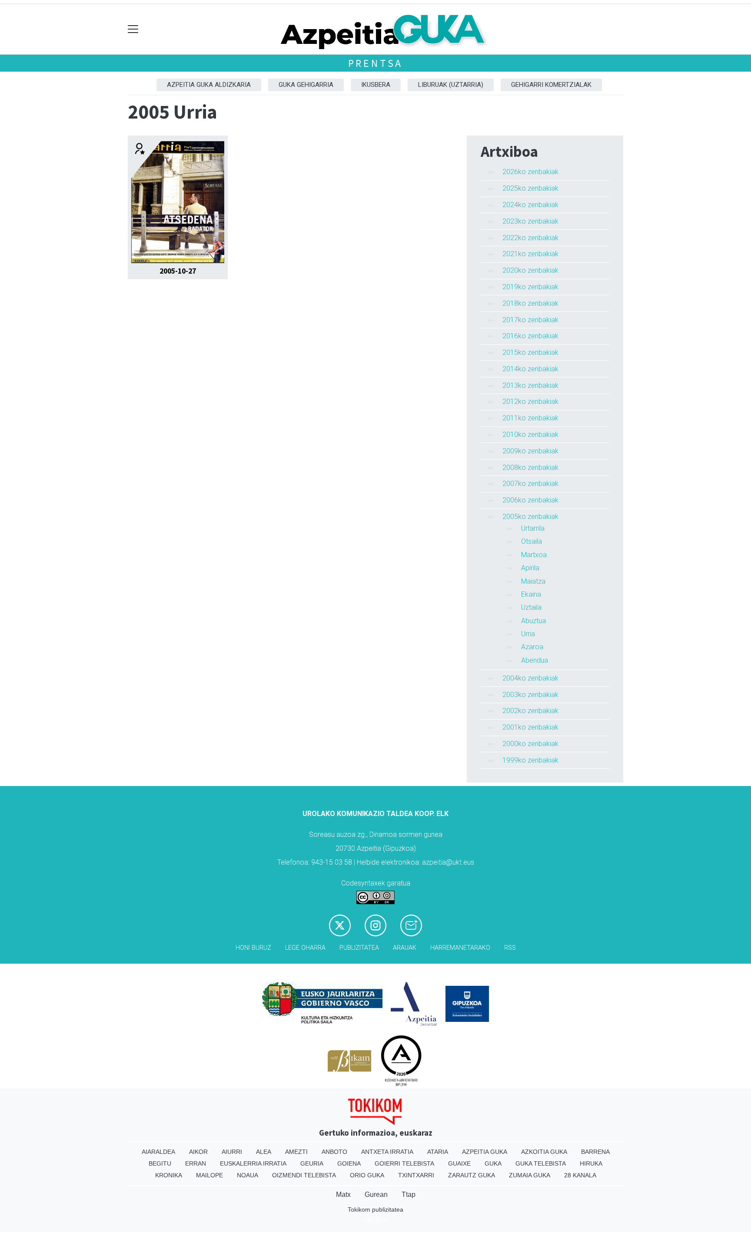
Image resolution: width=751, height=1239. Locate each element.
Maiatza (533, 581)
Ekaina (531, 594)
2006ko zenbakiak (530, 500)
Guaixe (459, 1163)
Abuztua (533, 621)
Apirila (530, 568)
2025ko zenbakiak (530, 188)
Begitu (160, 1163)
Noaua (247, 1175)
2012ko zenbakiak (530, 401)
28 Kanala (580, 1175)
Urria (528, 634)
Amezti (296, 1151)
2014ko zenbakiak (530, 369)
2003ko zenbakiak (530, 695)
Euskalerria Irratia (253, 1163)
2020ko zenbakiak (530, 270)
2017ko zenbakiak (530, 320)
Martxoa (534, 555)
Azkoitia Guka (544, 1151)
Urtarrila (533, 528)
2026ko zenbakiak (530, 172)
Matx (343, 1194)
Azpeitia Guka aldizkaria (209, 85)
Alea (263, 1151)
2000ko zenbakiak (530, 744)
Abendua (534, 660)
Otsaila (531, 541)
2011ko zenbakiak (530, 418)
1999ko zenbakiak (530, 760)
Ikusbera (375, 85)
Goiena (349, 1163)
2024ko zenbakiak (530, 205)
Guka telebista (540, 1163)
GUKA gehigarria (306, 85)
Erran (195, 1163)
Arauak (404, 948)
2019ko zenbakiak (530, 287)
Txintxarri (416, 1175)
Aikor (198, 1151)
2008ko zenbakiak (530, 467)
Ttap (408, 1194)
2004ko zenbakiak (530, 678)
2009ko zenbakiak (530, 451)
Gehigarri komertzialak (551, 85)
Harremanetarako (460, 948)
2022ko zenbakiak (530, 238)
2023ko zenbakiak (530, 221)
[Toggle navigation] (133, 29)
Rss (510, 948)
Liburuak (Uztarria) (450, 85)
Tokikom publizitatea (375, 1209)
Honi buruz (253, 948)
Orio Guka (367, 1175)
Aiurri (232, 1151)
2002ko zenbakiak (530, 711)
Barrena (595, 1151)
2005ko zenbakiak (530, 516)
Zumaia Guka (529, 1175)
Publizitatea (359, 948)
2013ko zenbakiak (530, 385)
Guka (493, 1163)
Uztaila (531, 607)
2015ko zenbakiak (530, 352)
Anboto (334, 1151)
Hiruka (591, 1163)
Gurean (376, 1194)
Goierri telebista (404, 1163)
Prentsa (375, 63)
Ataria (437, 1151)
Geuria (311, 1163)
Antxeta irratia (387, 1151)
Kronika (168, 1175)
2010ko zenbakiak (530, 434)
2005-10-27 (178, 271)
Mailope (209, 1175)
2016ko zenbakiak (530, 336)
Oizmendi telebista (304, 1175)
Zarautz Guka (471, 1175)
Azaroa (532, 647)
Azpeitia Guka (484, 1151)
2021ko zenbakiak (530, 254)
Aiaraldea (158, 1151)
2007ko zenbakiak (530, 483)
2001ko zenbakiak (530, 727)
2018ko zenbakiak (530, 303)
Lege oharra (305, 948)
